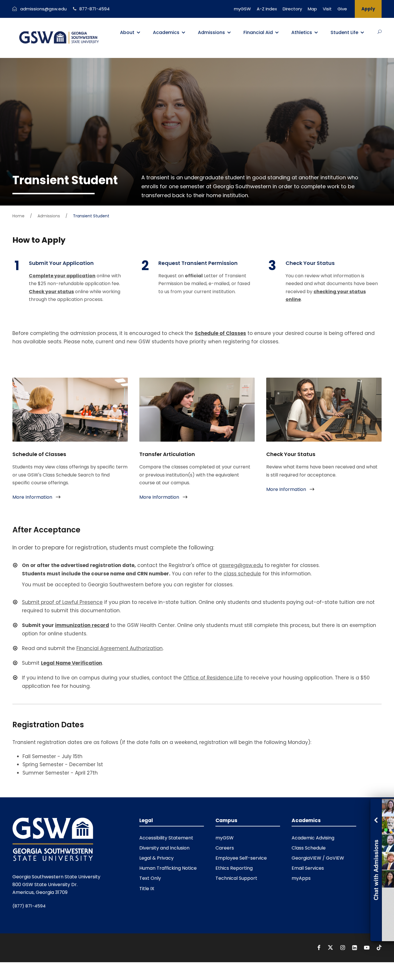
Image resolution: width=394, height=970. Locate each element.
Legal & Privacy (156, 858)
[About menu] (138, 32)
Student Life (344, 32)
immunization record (82, 625)
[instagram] (343, 948)
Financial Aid (258, 32)
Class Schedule (309, 848)
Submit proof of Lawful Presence (62, 602)
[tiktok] (379, 948)
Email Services (308, 868)
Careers (224, 848)
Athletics (301, 32)
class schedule (242, 573)
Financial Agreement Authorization (119, 648)
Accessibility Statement (166, 838)
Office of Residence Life (213, 677)
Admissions (211, 32)
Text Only (150, 878)
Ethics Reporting (234, 868)
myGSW (242, 9)
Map (312, 9)
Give (342, 9)
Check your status (51, 291)
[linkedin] (355, 948)
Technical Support (236, 878)
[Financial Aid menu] (277, 32)
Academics (166, 32)
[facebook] (319, 948)
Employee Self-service (241, 858)
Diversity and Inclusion (164, 848)
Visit (327, 9)
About (127, 32)
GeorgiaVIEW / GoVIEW (318, 858)
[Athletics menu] (316, 32)
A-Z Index (267, 9)
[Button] (380, 32)
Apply (368, 9)
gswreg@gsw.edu (241, 565)
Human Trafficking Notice (168, 868)
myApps (301, 878)
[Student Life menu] (362, 32)
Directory (292, 9)
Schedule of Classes (220, 333)
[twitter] (331, 948)
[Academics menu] (183, 32)
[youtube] (367, 948)
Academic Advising (313, 838)
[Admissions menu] (229, 32)
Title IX (146, 888)
